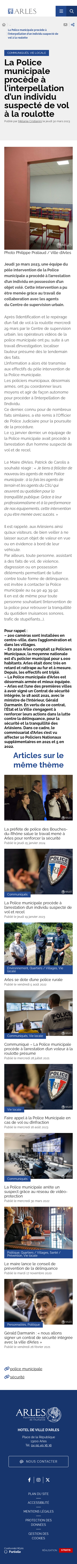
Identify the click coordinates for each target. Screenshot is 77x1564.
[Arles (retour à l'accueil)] (29, 11)
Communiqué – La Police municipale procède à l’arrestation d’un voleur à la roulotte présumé (38, 1049)
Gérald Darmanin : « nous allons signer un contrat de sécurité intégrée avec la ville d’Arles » (38, 1337)
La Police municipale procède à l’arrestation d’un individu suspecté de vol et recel (38, 907)
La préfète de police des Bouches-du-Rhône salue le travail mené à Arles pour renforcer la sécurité (36, 833)
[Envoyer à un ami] (65, 24)
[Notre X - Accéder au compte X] (47, 1480)
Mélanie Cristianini (30, 121)
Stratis (66, 1550)
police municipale (26, 1369)
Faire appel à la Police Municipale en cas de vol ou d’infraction (37, 1120)
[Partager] (73, 24)
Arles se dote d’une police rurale (33, 979)
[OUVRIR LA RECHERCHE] (71, 11)
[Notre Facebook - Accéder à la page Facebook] (29, 1480)
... (10, 24)
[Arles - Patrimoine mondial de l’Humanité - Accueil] (38, 1414)
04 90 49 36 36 (41, 1445)
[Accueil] (4, 25)
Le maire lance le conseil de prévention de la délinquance (31, 1266)
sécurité (17, 1377)
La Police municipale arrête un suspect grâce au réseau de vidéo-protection (36, 1191)
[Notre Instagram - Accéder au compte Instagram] (38, 1480)
